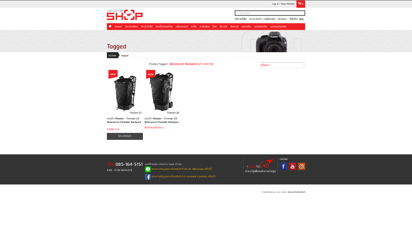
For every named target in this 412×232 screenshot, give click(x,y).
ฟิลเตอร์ (234, 27)
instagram (301, 166)
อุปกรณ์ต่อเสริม (278, 27)
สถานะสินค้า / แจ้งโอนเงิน (262, 19)
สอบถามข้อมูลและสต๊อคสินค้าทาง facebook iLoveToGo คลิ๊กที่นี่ (183, 176)
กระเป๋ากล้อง (131, 27)
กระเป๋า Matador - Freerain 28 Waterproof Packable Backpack (162, 120)
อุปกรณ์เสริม (260, 27)
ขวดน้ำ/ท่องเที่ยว (164, 27)
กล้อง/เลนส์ (182, 27)
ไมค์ (215, 27)
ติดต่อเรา (282, 19)
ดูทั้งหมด (265, 65)
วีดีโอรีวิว (293, 19)
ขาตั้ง (193, 27)
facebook (283, 166)
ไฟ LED (223, 27)
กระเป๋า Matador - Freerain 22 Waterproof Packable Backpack (124, 120)
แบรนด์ (118, 27)
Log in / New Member (283, 4)
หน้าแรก (110, 26)
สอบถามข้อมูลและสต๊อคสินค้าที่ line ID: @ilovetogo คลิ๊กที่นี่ (181, 169)
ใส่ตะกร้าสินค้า (124, 136)
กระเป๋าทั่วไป (147, 27)
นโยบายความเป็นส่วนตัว (296, 192)
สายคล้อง (205, 27)
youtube (292, 166)
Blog (301, 19)
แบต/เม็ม (246, 27)
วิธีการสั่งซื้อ (241, 19)
